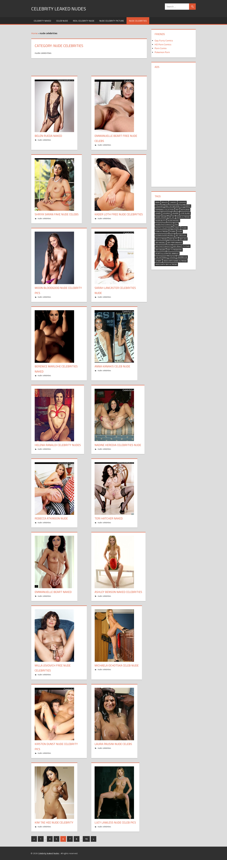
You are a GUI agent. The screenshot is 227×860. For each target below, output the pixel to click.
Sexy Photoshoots (163, 246)
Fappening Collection (164, 210)
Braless (165, 202)
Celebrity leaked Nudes (58, 8)
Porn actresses (161, 231)
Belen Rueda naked (48, 136)
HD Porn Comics (163, 44)
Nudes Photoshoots (164, 224)
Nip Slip (172, 217)
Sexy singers (160, 250)
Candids (173, 202)
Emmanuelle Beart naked (53, 592)
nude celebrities (138, 20)
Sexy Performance (174, 242)
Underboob (182, 257)
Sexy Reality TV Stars (181, 246)
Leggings (166, 213)
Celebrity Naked (42, 20)
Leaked (158, 213)
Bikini (157, 202)
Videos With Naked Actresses (175, 261)
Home (34, 33)
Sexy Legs (183, 239)
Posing (173, 231)
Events (187, 206)
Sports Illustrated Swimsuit (167, 253)
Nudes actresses (183, 217)
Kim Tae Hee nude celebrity (54, 822)
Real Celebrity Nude (83, 20)
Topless (172, 257)
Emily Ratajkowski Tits (174, 206)
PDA (176, 224)
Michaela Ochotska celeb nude (117, 665)
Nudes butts (160, 221)
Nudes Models (173, 221)
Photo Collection (163, 228)
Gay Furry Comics (164, 40)
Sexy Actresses (161, 239)
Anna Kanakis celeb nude (112, 366)
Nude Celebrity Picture (111, 20)
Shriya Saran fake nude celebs (57, 214)
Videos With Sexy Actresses (166, 264)
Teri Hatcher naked (109, 518)
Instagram (185, 210)
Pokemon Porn (162, 52)
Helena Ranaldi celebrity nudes (58, 445)
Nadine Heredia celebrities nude (118, 445)
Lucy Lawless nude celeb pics (115, 822)
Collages (159, 206)
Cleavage (182, 202)
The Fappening (161, 257)
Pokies (184, 228)
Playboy (176, 228)
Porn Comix (161, 48)
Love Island (185, 213)
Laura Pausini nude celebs (113, 744)
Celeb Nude (62, 20)
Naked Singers (161, 217)
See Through (181, 235)
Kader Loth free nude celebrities (119, 214)
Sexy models (160, 242)
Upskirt (158, 261)
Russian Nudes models (164, 235)
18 (86, 838)
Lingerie (175, 213)
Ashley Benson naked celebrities (118, 592)
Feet (177, 210)
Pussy (179, 231)
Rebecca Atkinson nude (51, 518)
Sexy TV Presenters (174, 250)
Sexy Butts (173, 239)
